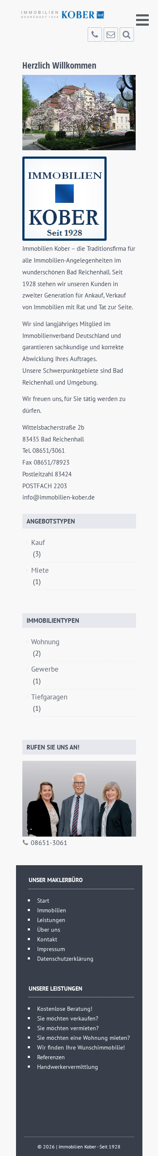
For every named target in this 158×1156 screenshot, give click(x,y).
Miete (41, 570)
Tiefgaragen (50, 697)
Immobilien (51, 910)
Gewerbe (46, 669)
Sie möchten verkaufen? (67, 1018)
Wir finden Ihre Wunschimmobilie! (81, 1047)
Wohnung (46, 641)
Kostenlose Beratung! (64, 1008)
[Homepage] (62, 15)
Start (43, 900)
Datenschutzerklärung (65, 958)
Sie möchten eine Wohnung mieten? (83, 1038)
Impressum (51, 949)
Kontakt (47, 939)
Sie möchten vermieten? (68, 1028)
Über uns (48, 929)
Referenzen (51, 1057)
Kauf (39, 542)
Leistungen (51, 920)
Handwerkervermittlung (67, 1067)
